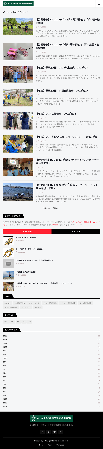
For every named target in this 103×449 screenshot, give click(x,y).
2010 (51, 395)
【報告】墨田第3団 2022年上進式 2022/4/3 (62, 67)
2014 (51, 380)
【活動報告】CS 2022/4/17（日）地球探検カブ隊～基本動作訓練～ (68, 21)
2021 (51, 354)
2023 (51, 347)
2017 (51, 369)
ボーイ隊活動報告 (86, 303)
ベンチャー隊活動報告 (68, 303)
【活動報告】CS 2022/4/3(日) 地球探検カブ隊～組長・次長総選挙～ (67, 46)
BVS (5, 322)
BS (30, 322)
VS (18, 322)
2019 (51, 362)
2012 (51, 388)
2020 (51, 358)
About (50, 445)
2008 (51, 403)
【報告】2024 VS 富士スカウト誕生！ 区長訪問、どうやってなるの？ (45, 283)
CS (12, 322)
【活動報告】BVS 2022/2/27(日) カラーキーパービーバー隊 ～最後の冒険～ (67, 186)
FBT (67, 441)
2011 (51, 391)
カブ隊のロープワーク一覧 (26, 237)
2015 (51, 377)
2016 (51, 373)
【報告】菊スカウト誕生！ (26, 272)
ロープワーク (26, 307)
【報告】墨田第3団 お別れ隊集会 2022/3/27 (62, 90)
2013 (51, 384)
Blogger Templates (53, 441)
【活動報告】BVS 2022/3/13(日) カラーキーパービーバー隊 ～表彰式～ (67, 161)
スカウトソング (34, 303)
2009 (51, 399)
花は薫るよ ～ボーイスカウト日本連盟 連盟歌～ (34, 260)
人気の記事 (27, 231)
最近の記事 (76, 231)
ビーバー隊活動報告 (50, 303)
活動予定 (38, 307)
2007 (51, 406)
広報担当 (55, 225)
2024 (51, 343)
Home (42, 445)
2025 (51, 339)
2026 (51, 336)
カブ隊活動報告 (19, 303)
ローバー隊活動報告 (11, 307)
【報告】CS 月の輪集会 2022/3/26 (56, 113)
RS (24, 322)
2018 (51, 365)
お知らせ (7, 303)
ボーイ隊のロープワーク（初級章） (30, 249)
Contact (60, 445)
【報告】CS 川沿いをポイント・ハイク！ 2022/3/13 (66, 136)
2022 (51, 350)
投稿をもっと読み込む (51, 208)
